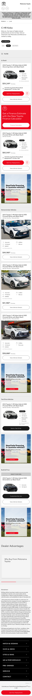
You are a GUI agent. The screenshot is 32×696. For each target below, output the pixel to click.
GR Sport (15, 45)
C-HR (6, 21)
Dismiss (27, 683)
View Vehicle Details (16, 99)
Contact (7, 676)
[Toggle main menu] (28, 8)
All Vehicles (5, 41)
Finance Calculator (16, 125)
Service (6, 671)
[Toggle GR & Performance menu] (26, 660)
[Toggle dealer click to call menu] (3, 8)
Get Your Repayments (13, 93)
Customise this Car (16, 496)
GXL (3, 45)
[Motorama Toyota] (4, 4)
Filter (6, 54)
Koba (8, 45)
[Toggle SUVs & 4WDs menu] (26, 649)
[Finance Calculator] (27, 93)
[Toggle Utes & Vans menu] (26, 654)
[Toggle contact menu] (26, 665)
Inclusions (6, 338)
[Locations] (7, 8)
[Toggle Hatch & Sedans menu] (26, 643)
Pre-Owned (8, 665)
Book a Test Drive (16, 428)
